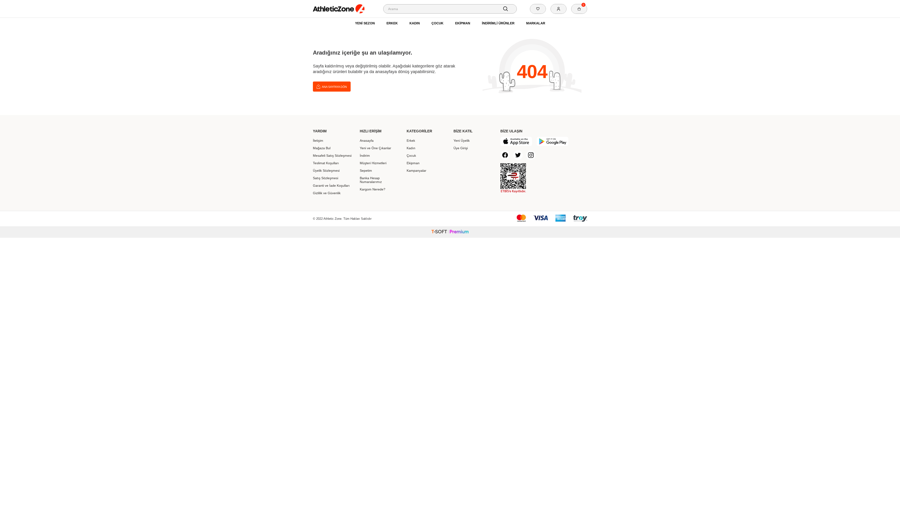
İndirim (365, 155)
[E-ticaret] (450, 232)
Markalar (535, 23)
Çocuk (437, 23)
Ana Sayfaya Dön (334, 87)
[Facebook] (505, 155)
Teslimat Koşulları (326, 163)
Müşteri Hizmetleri (373, 163)
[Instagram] (531, 155)
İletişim (318, 140)
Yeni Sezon (365, 23)
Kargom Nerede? (372, 189)
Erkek (392, 23)
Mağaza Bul (321, 148)
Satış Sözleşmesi (325, 178)
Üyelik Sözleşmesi (326, 170)
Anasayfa (367, 140)
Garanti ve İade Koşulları (331, 185)
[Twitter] (518, 155)
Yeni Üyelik (462, 140)
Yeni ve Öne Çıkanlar (375, 148)
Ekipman (462, 23)
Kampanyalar (416, 170)
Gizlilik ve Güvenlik (327, 193)
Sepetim (366, 170)
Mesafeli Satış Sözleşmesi (332, 155)
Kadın (414, 23)
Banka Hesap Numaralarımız (371, 180)
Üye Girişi (461, 148)
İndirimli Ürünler (498, 23)
